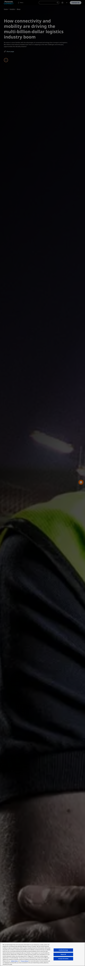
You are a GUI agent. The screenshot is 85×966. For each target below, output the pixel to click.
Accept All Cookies (63, 958)
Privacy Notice (24, 961)
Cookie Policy (14, 961)
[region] (42, 954)
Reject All (63, 954)
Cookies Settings (63, 950)
